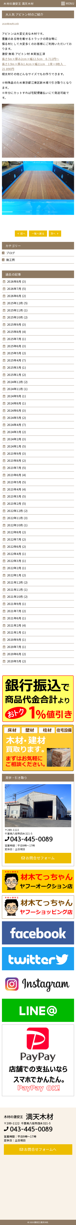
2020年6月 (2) (16, 654)
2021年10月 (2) (17, 596)
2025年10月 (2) (17, 317)
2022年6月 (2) (16, 546)
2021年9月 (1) (16, 604)
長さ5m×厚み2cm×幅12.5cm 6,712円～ (30, 59)
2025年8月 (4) (16, 332)
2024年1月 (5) (16, 446)
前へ (23, 233)
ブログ (10, 253)
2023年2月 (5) (16, 503)
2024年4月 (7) (16, 425)
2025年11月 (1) (17, 310)
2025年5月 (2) (16, 353)
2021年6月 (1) (16, 618)
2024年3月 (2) (16, 432)
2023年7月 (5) (16, 468)
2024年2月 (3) (16, 439)
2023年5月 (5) (16, 482)
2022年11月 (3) (17, 518)
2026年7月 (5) (16, 289)
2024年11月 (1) (17, 389)
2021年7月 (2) (16, 611)
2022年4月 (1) (16, 554)
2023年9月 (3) (16, 453)
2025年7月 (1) (16, 339)
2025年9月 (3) (16, 324)
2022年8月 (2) (16, 532)
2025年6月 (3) (16, 346)
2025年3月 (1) (16, 367)
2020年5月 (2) (16, 661)
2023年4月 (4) (16, 489)
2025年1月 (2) (16, 375)
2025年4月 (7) (16, 360)
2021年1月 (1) (16, 632)
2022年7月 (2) (16, 539)
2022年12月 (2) (17, 511)
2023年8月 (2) (16, 460)
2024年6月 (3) (16, 410)
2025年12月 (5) (17, 303)
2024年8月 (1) (16, 403)
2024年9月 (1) (16, 396)
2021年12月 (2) (17, 582)
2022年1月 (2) (16, 575)
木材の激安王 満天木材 (19, 3)
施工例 (10, 260)
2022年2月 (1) (16, 568)
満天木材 (28, 1116)
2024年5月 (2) (16, 418)
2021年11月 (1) (17, 589)
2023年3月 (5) (16, 496)
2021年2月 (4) (16, 625)
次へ (53, 233)
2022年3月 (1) (16, 561)
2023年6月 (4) (16, 475)
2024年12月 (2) (17, 382)
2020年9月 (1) (16, 639)
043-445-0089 (31, 839)
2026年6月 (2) (16, 296)
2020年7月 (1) (16, 647)
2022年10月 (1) (17, 525)
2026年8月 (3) (16, 281)
